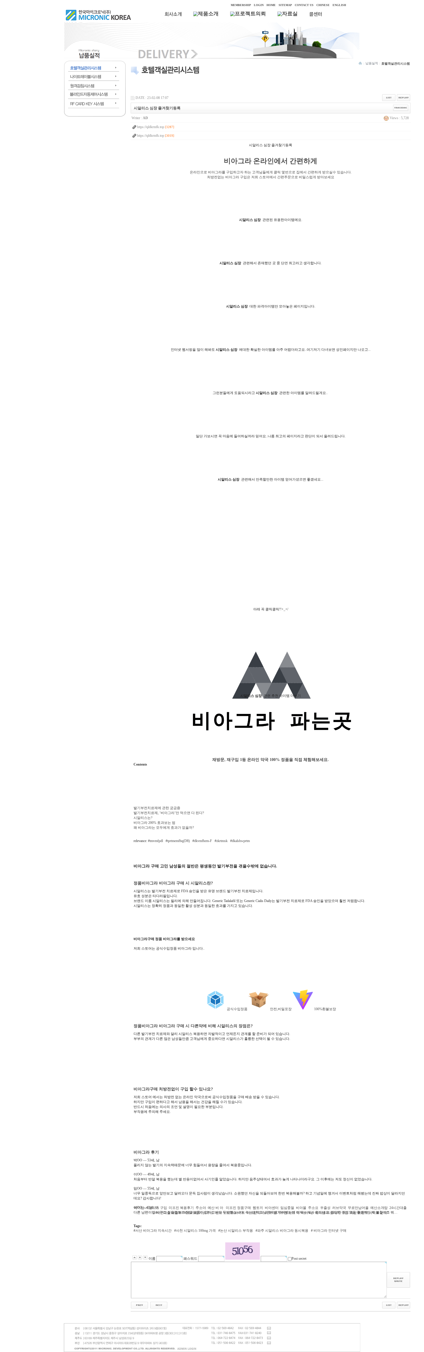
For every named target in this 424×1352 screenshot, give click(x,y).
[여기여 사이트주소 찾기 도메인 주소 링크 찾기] (159, 1305)
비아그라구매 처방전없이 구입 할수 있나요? (173, 1089)
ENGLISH (339, 5)
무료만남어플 (358, 1208)
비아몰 (301, 1208)
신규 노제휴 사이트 (230, 1213)
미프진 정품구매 (238, 1208)
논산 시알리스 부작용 (236, 1231)
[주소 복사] (400, 108)
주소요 (313, 1208)
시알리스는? (143, 818)
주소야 (201, 1208)
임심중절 (287, 1208)
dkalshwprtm (241, 841)
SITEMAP (285, 5)
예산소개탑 (379, 1208)
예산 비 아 (216, 1208)
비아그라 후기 (146, 1152)
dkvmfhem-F (203, 841)
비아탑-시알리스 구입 (150, 1208)
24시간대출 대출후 (167, 1213)
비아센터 (272, 1208)
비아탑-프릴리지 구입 (331, 1213)
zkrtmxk (222, 841)
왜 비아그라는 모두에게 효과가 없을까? (164, 828)
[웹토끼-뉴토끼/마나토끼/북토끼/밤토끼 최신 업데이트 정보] (139, 1305)
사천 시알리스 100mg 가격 (196, 1231)
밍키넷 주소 (205, 1213)
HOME (271, 5)
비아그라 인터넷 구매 (329, 1231)
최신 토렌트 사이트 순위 (368, 1213)
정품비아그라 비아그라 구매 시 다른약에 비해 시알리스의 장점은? (193, 1025)
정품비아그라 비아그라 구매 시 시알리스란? (173, 883)
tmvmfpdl (156, 841)
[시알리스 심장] (270, 730)
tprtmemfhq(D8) (178, 841)
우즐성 (325, 1208)
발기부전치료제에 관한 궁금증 (157, 808)
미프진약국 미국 (259, 1213)
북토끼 (188, 1213)
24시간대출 (398, 1208)
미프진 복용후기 (181, 1208)
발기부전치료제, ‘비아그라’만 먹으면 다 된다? (169, 813)
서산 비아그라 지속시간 (153, 1231)
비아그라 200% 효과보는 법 (154, 823)
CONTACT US (304, 5)
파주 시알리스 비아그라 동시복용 (282, 1231)
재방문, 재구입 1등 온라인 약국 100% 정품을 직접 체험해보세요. (270, 759)
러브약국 (339, 1208)
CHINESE (323, 5)
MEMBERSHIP (241, 5)
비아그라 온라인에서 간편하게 (270, 161)
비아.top (307, 1213)
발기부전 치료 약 (286, 1213)
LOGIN (259, 5)
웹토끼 (258, 1208)
